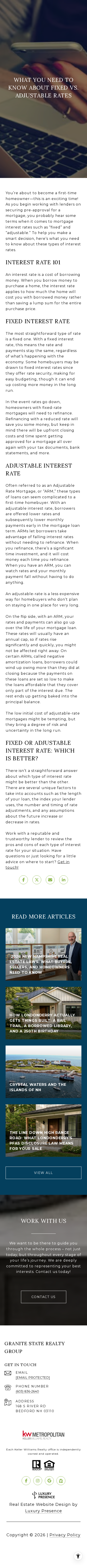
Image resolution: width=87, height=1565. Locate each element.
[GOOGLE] (49, 1480)
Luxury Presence (43, 1510)
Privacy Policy (65, 1535)
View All (43, 1173)
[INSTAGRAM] (37, 1480)
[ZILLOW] (60, 1480)
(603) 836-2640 (27, 1391)
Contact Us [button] (43, 1297)
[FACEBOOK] (26, 1480)
